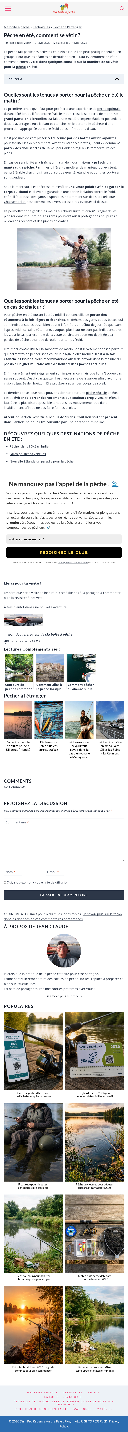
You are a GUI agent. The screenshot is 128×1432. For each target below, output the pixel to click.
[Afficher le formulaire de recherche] (121, 8)
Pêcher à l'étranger (67, 27)
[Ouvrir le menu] (8, 8)
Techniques (41, 27)
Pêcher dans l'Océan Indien (30, 446)
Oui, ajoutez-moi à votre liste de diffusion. (37, 882)
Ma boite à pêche (17, 27)
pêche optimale (109, 109)
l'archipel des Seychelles (28, 454)
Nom (10, 872)
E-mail (53, 872)
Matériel (105, 1408)
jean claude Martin (20, 42)
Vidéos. (94, 1392)
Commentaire (17, 822)
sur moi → (75, 996)
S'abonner (83, 1408)
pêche (21, 67)
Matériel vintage (42, 1392)
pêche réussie (96, 393)
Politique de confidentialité (42, 1408)
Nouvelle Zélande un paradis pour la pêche (42, 461)
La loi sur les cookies (64, 1396)
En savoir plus (55, 996)
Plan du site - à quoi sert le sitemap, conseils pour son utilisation (64, 1403)
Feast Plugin (64, 1421)
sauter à (15, 79)
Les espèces (73, 1392)
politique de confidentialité (73, 562)
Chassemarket (15, 202)
